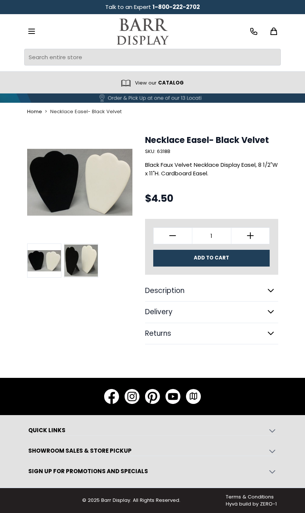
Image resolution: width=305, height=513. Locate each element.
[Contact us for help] (254, 31)
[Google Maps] (193, 396)
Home (34, 111)
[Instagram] (132, 396)
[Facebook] (111, 396)
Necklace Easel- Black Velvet (86, 111)
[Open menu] (31, 31)
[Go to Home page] (143, 31)
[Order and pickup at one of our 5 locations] (152, 98)
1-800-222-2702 (176, 7)
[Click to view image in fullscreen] (80, 182)
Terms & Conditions (250, 496)
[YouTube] (173, 396)
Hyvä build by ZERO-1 (251, 503)
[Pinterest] (152, 396)
